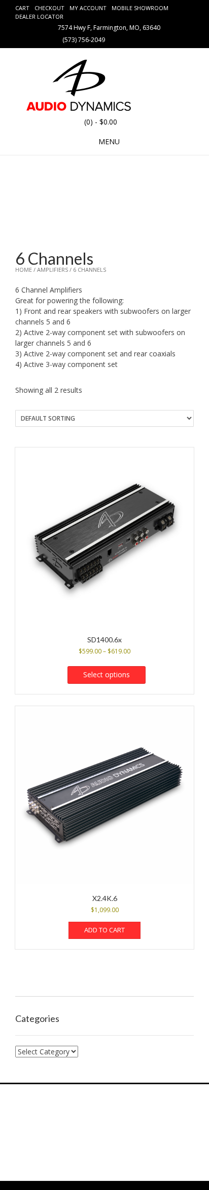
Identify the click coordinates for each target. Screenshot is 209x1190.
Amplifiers (52, 269)
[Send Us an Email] (116, 39)
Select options (106, 674)
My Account (88, 8)
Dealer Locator (39, 16)
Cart (22, 8)
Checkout (49, 8)
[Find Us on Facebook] (128, 39)
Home (23, 269)
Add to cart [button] (104, 929)
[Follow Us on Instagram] (153, 39)
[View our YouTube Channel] (140, 39)
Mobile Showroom (140, 8)
